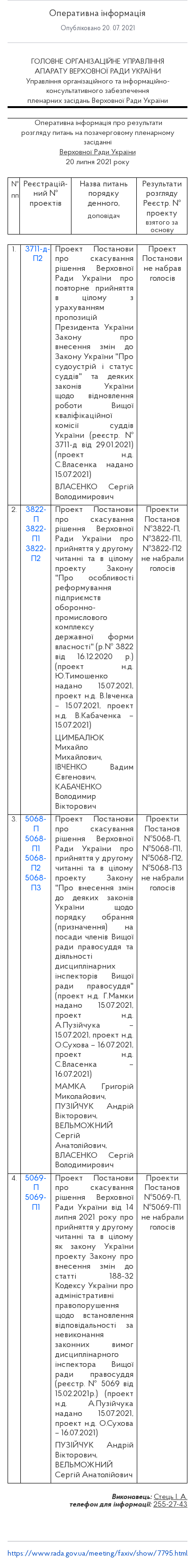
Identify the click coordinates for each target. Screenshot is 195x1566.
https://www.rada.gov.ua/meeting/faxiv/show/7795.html (98, 1554)
